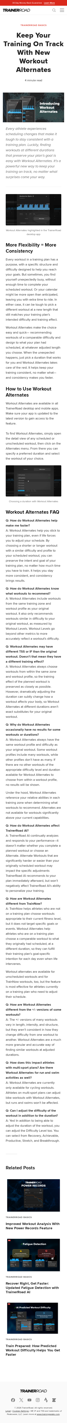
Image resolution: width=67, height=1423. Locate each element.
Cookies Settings (21, 1410)
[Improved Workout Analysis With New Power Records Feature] (33, 1195)
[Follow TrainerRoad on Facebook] (13, 1400)
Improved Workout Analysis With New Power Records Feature (33, 1226)
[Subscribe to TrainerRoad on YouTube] (29, 1400)
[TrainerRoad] (16, 10)
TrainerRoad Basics (34, 25)
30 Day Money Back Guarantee (33, 2)
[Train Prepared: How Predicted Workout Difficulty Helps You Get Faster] (33, 1318)
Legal (8, 1410)
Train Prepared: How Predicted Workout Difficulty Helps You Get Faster (33, 1350)
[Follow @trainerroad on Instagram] (37, 1400)
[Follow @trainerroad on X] (21, 1400)
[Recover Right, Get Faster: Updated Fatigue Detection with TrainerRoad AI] (33, 1255)
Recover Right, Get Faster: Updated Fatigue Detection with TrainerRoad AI (32, 1287)
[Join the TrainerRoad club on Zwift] (54, 1400)
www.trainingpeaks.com (48, 1414)
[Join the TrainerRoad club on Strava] (46, 1400)
